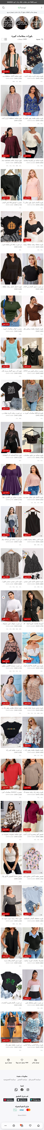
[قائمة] (2, 39)
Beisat (20, 1115)
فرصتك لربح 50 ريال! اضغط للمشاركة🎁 (22, 2)
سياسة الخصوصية (10, 1080)
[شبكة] (5, 39)
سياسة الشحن (22, 1080)
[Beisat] (22, 7)
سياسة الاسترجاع (35, 1080)
